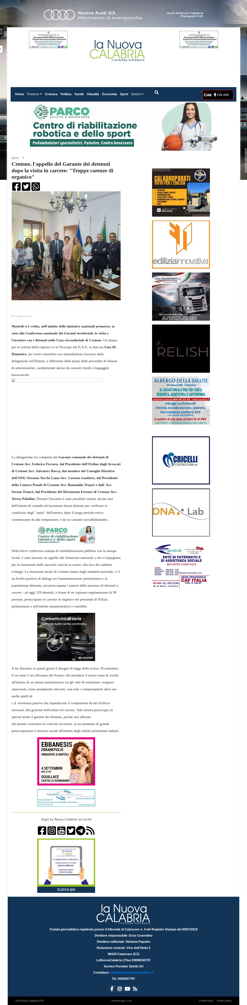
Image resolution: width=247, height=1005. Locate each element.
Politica (66, 94)
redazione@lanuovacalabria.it (132, 972)
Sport (124, 94)
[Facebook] (112, 989)
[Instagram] (120, 989)
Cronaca (51, 94)
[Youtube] (127, 989)
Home (20, 94)
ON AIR (222, 95)
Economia (109, 94)
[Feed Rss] (135, 989)
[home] (118, 49)
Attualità (93, 94)
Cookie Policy (206, 1000)
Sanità (79, 94)
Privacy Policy (224, 1000)
